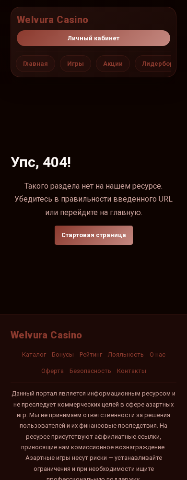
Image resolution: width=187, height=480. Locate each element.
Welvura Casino (53, 19)
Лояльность (126, 354)
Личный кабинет (93, 38)
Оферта (52, 370)
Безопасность (90, 370)
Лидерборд (160, 63)
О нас (157, 354)
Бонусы (63, 354)
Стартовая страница (93, 235)
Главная (35, 63)
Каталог (34, 354)
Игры (75, 63)
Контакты (131, 370)
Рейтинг (91, 354)
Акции (113, 63)
